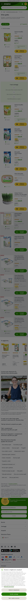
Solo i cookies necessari (14, 598)
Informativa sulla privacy (9, 586)
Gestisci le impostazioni (14, 590)
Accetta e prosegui (14, 594)
